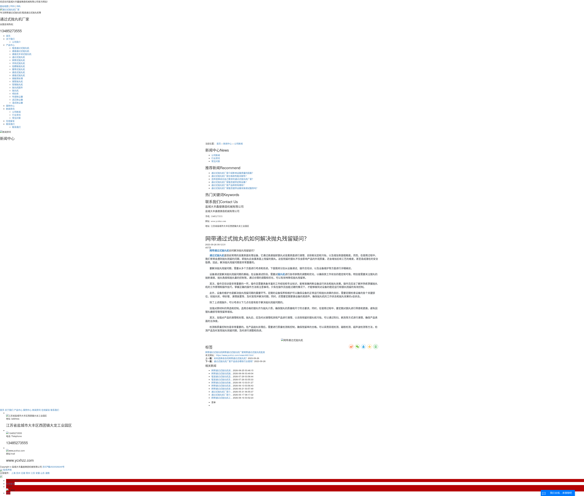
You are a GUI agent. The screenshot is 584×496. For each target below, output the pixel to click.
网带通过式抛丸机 (213, 352)
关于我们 (10, 38)
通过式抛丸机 (18, 57)
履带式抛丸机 (18, 69)
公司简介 (16, 41)
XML (18, 6)
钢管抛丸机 (17, 81)
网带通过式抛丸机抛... (221, 373)
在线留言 (10, 120)
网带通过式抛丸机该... (221, 385)
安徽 (38, 472)
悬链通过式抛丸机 (20, 50)
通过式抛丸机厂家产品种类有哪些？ (228, 185)
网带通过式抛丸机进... (221, 370)
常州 (28, 472)
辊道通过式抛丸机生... (221, 379)
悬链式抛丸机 (18, 75)
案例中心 (10, 105)
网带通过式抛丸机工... (221, 397)
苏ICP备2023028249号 (53, 466)
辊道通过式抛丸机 (20, 47)
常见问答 (16, 117)
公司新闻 (16, 111)
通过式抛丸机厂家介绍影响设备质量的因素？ (232, 172)
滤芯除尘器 (17, 99)
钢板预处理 (17, 78)
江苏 (33, 472)
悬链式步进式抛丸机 (21, 53)
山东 (42, 472)
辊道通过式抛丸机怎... (221, 376)
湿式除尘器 (17, 102)
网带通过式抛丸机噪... (221, 382)
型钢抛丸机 (17, 84)
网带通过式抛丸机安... (221, 388)
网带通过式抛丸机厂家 (233, 352)
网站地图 (4, 6)
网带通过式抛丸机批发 (254, 352)
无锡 (23, 472)
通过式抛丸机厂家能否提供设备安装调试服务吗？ (234, 188)
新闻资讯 (10, 108)
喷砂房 (15, 93)
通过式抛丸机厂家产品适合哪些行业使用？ (234, 361)
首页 (8, 35)
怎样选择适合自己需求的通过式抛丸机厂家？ (232, 178)
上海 (13, 472)
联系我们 (10, 123)
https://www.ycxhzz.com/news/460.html (234, 355)
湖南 (47, 472)
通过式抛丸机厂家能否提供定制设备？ (229, 181)
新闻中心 (227, 143)
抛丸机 (15, 90)
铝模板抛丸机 (18, 66)
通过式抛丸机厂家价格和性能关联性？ (229, 175)
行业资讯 (16, 114)
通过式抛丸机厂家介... (221, 391)
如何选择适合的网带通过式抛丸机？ (231, 358)
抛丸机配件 (17, 87)
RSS (12, 6)
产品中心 (10, 44)
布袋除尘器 (17, 96)
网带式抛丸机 (18, 60)
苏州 (18, 472)
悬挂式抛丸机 (18, 72)
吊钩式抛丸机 (18, 63)
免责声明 (7, 469)
